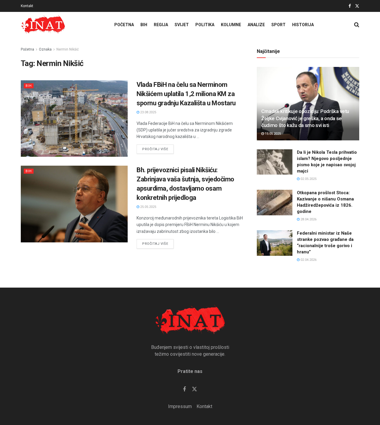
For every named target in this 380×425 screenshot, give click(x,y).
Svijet (182, 24)
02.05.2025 (308, 179)
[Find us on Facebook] (350, 6)
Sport (278, 24)
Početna (124, 24)
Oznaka (45, 49)
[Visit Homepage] (43, 24)
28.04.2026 (308, 219)
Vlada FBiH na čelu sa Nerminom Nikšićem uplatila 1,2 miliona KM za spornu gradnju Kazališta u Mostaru (186, 94)
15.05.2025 (272, 134)
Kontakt (27, 6)
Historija (303, 24)
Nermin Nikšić (67, 49)
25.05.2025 (147, 207)
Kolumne (231, 24)
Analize (256, 24)
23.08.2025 (147, 112)
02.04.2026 (308, 260)
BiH (143, 24)
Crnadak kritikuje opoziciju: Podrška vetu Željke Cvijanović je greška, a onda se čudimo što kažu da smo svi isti (305, 118)
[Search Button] (356, 24)
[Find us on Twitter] (357, 6)
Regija (161, 24)
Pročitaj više (158, 148)
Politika (204, 24)
